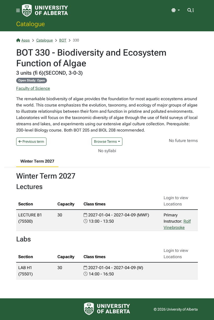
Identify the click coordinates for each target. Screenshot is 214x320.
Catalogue (30, 23)
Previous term (33, 141)
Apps (25, 40)
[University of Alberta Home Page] (45, 10)
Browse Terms (105, 141)
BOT (62, 40)
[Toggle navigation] (18, 10)
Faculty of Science (33, 88)
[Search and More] (190, 10)
